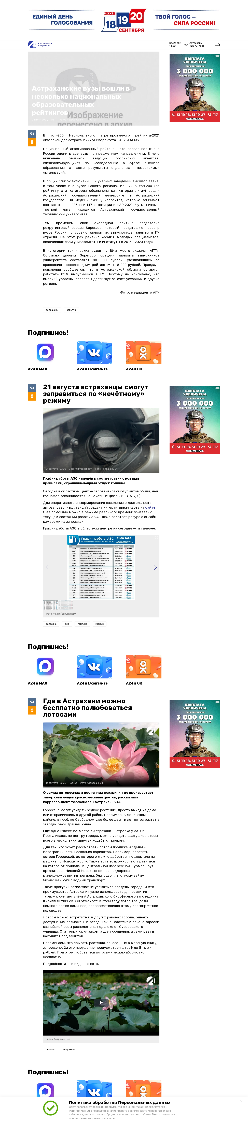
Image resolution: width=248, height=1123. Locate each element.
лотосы (50, 1049)
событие (71, 310)
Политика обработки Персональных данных (120, 1102)
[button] (155, 567)
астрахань (52, 310)
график (99, 624)
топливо (82, 624)
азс (67, 624)
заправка (51, 624)
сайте (150, 507)
